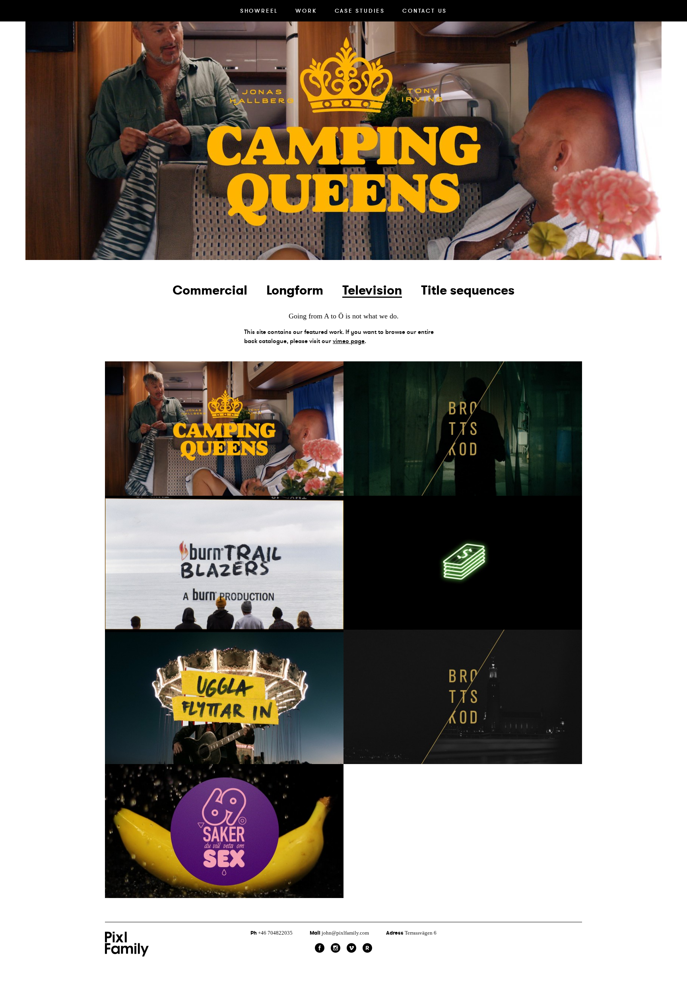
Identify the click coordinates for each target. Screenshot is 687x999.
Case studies (360, 10)
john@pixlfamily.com (339, 933)
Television (372, 290)
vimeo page (349, 341)
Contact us (424, 10)
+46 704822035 (272, 933)
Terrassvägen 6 (411, 933)
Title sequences (467, 290)
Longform (294, 290)
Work (306, 10)
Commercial (210, 290)
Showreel (259, 10)
